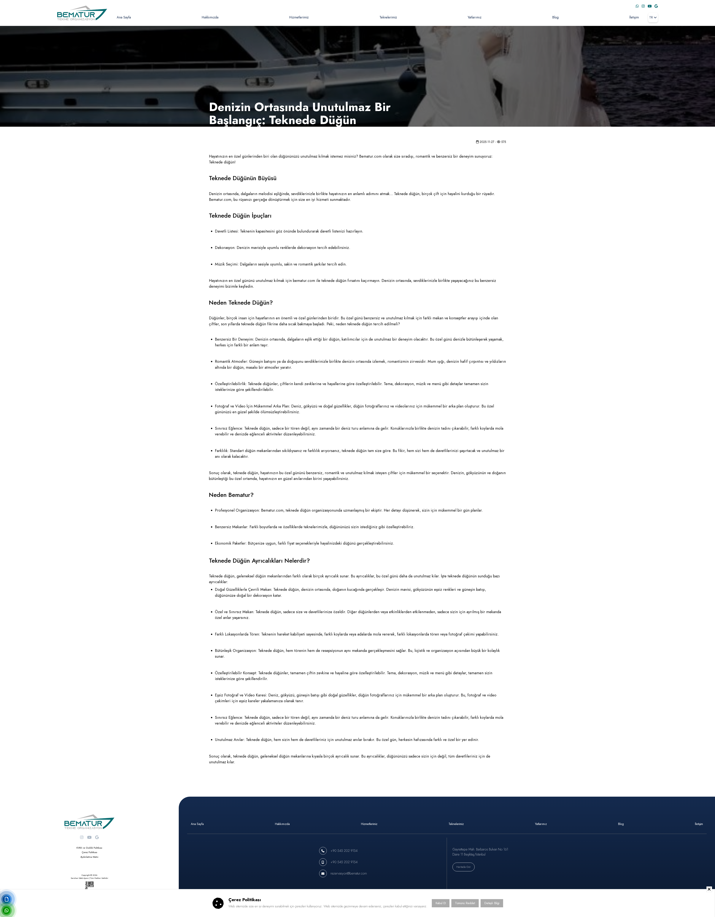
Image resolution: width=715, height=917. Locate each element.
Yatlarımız (475, 17)
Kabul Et (441, 903)
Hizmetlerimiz (299, 17)
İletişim (634, 17)
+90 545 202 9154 (344, 850)
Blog (555, 17)
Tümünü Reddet (465, 903)
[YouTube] (650, 6)
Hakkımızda (210, 17)
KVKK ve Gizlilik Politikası (89, 848)
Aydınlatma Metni (89, 857)
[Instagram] (643, 6)
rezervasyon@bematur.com (349, 873)
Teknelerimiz (388, 17)
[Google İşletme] (656, 6)
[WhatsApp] (637, 6)
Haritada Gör (463, 867)
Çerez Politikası (89, 852)
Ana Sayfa (124, 17)
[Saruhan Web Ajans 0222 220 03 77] (89, 885)
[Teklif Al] (6, 899)
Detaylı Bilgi (491, 903)
